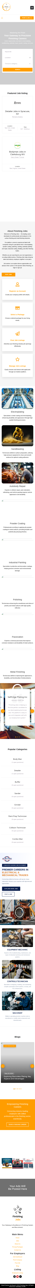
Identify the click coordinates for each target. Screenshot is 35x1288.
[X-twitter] (20, 1276)
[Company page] (17, 103)
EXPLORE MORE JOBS (11, 888)
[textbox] (11, 64)
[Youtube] (17, 1276)
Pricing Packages (17, 1247)
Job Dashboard (17, 1257)
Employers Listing (17, 1273)
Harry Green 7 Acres (17, 157)
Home (17, 1238)
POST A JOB (8, 894)
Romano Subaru (17, 117)
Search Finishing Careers (17, 1124)
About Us (17, 1244)
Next (32, 711)
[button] (4, 1163)
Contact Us (17, 1250)
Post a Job (26, 18)
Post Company (17, 1260)
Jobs (17, 1241)
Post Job (17, 1263)
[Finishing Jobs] (6, 8)
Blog (17, 1266)
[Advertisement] (17, 199)
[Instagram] (14, 1276)
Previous (3, 711)
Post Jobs (8, 274)
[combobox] (17, 64)
